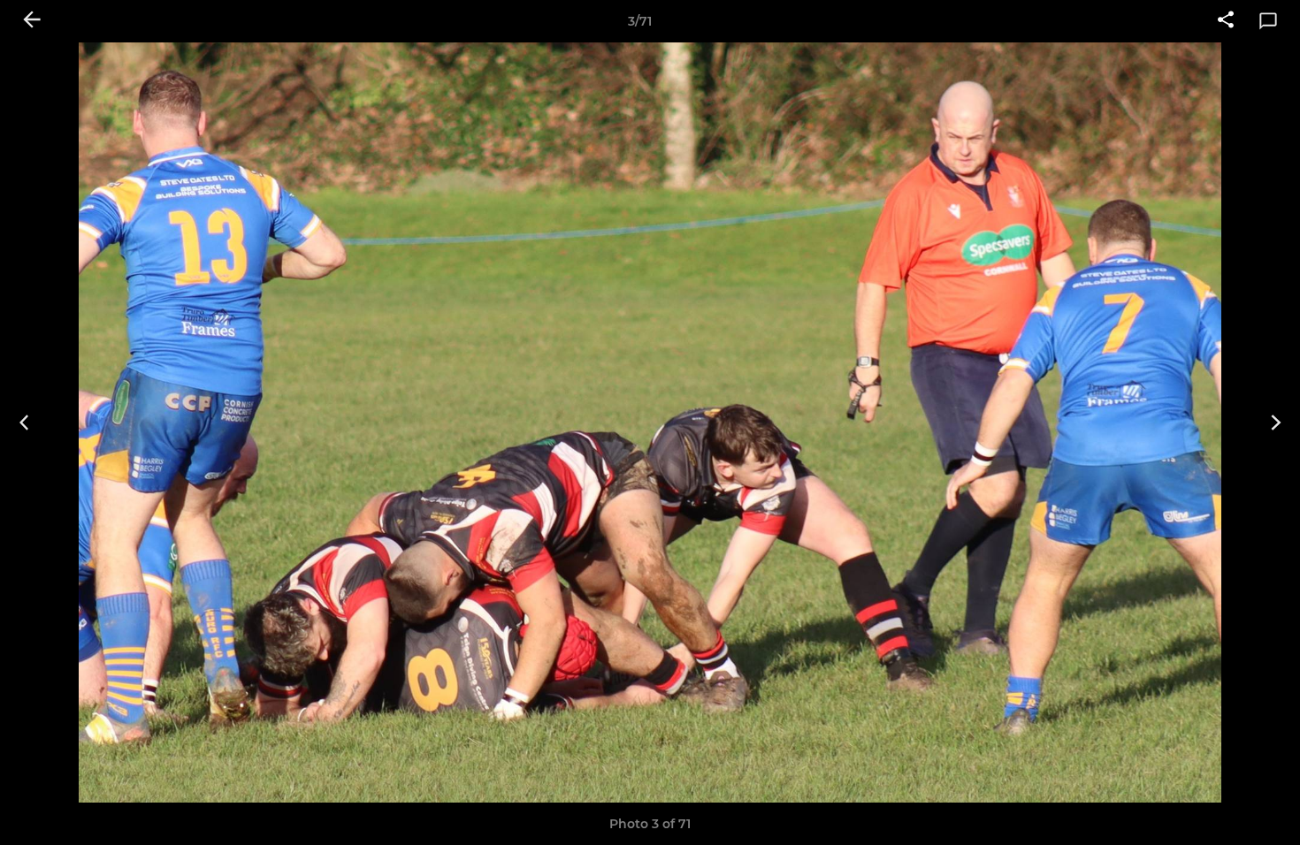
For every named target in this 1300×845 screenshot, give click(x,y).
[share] (1225, 21)
